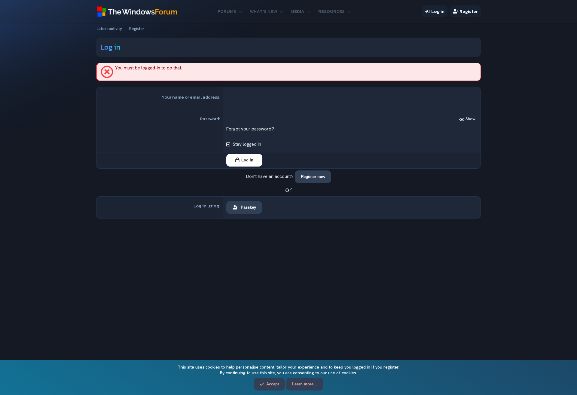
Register (136, 28)
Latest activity (109, 28)
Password (209, 118)
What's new (263, 11)
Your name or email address (190, 96)
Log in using (206, 205)
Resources (331, 11)
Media (297, 11)
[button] (240, 11)
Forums (227, 11)
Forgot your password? (250, 129)
